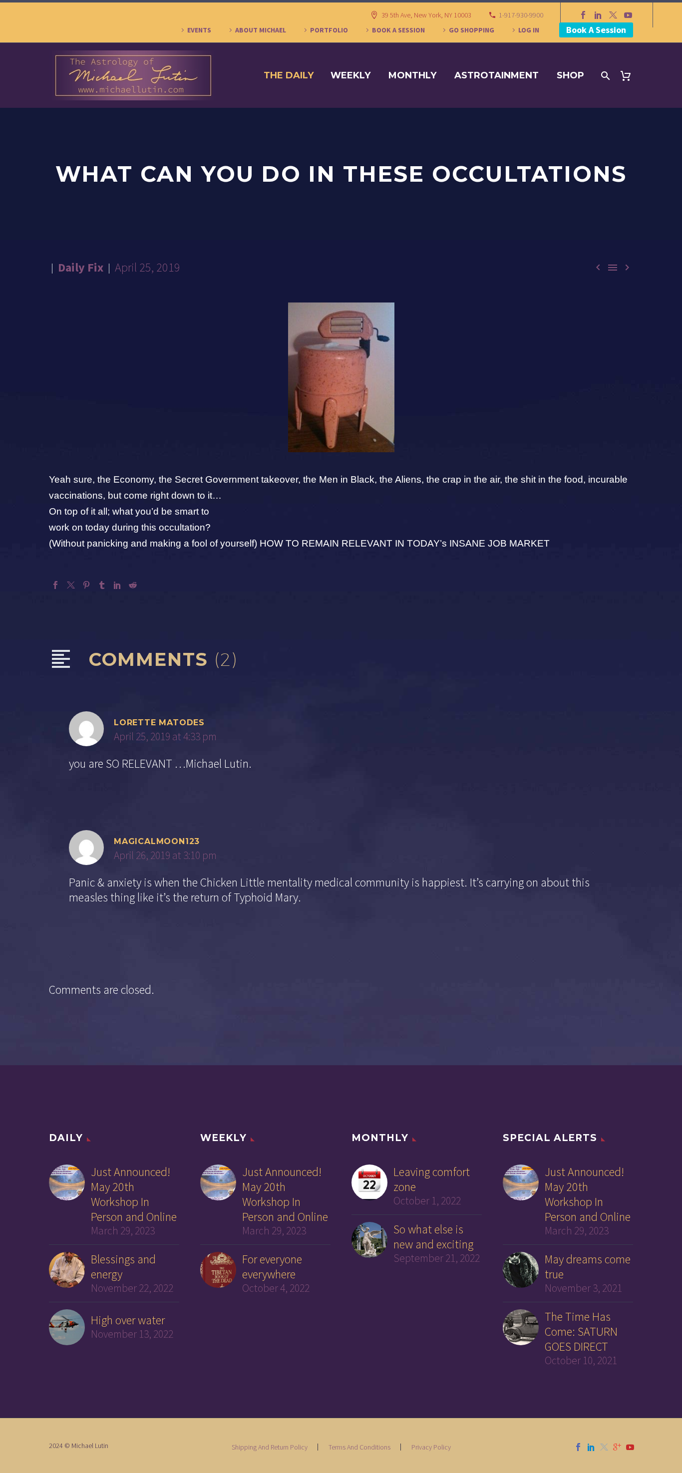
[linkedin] (591, 1447)
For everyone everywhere (272, 1267)
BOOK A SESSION (398, 29)
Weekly (350, 75)
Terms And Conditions (359, 1447)
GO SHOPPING (471, 29)
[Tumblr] (102, 585)
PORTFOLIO (329, 29)
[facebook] (578, 1447)
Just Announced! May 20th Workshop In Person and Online (134, 1194)
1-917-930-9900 (521, 14)
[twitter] (604, 1447)
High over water (128, 1320)
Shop (570, 75)
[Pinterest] (86, 585)
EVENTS (199, 29)
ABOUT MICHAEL (260, 29)
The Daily (289, 75)
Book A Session (596, 29)
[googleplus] (617, 1447)
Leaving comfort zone (431, 1179)
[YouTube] (628, 15)
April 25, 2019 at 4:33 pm (165, 736)
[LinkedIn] (598, 15)
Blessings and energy (123, 1267)
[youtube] (630, 1447)
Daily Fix (80, 267)
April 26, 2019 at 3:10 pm (165, 855)
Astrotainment (496, 75)
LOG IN (528, 29)
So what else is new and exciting (433, 1237)
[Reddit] (133, 585)
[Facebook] (583, 15)
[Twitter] (613, 15)
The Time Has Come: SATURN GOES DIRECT (581, 1331)
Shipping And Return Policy (270, 1447)
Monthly (412, 75)
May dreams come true (588, 1267)
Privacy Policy (431, 1447)
